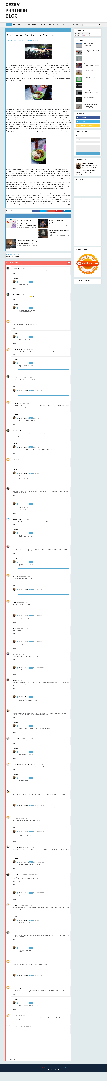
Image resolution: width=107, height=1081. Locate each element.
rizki (14, 1015)
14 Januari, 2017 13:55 (27, 738)
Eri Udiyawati (17, 430)
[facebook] (52, 1069)
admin (14, 602)
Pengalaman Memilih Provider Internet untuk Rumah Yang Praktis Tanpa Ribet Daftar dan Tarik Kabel (27, 222)
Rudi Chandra (17, 738)
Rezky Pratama (24, 282)
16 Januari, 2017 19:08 (39, 418)
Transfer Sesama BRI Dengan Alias (90, 44)
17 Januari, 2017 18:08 (29, 988)
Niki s (14, 322)
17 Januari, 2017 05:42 (26, 905)
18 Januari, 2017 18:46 (21, 1015)
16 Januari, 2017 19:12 (38, 504)
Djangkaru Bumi (18, 711)
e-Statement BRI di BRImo (92, 57)
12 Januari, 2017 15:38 (22, 628)
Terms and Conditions (30, 24)
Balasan (16, 278)
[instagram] (55, 1069)
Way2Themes (49, 1067)
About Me (16, 24)
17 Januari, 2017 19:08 (39, 975)
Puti (14, 818)
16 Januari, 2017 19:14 (38, 615)
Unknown (16, 459)
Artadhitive (16, 905)
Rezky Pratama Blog (16, 10)
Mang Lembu (16, 489)
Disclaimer (67, 24)
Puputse (15, 403)
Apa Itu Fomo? (88, 84)
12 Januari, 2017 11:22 (24, 576)
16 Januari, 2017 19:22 (38, 892)
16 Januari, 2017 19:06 (38, 308)
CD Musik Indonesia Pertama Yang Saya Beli (59, 231)
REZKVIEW (76, 24)
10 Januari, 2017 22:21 (24, 403)
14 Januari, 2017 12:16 (26, 680)
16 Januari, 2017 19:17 (38, 726)
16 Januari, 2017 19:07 (38, 337)
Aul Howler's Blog (19, 874)
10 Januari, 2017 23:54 (27, 430)
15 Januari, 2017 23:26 (31, 874)
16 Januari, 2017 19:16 (38, 696)
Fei (13, 933)
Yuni (14, 654)
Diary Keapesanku (89, 97)
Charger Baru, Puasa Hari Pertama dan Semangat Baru (91, 92)
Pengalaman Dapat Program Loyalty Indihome (91, 64)
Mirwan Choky (17, 519)
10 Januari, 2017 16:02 (25, 268)
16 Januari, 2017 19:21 (38, 862)
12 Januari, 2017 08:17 (27, 547)
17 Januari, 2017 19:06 (38, 920)
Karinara (15, 576)
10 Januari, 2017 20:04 (27, 294)
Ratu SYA (15, 1026)
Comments (38, 40)
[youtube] (58, 1069)
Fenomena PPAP (89, 70)
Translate (87, 35)
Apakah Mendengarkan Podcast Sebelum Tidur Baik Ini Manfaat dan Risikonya (27, 241)
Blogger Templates (68, 1067)
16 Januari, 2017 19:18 (38, 752)
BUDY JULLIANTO (17, 962)
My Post (11, 30)
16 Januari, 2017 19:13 (38, 562)
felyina (15, 792)
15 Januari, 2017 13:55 (28, 847)
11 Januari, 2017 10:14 (26, 489)
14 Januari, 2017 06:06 (21, 654)
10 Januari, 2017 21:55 (26, 377)
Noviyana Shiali (17, 847)
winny (14, 628)
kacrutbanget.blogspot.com (22, 764)
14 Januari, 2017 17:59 (37, 764)
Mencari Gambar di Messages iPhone (89, 78)
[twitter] (48, 1069)
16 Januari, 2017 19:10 (38, 447)
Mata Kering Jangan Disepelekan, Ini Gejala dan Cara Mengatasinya (58, 222)
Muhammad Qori (18, 988)
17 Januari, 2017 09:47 (28, 962)
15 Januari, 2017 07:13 (23, 792)
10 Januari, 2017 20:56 (22, 322)
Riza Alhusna (17, 377)
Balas (14, 273)
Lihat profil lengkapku (82, 174)
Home (9, 24)
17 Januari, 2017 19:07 (38, 948)
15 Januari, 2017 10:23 (21, 818)
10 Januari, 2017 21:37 (29, 349)
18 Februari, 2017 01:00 (25, 1026)
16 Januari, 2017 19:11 (38, 473)
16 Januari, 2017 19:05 (38, 282)
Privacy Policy (55, 24)
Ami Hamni (16, 268)
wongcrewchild (18, 349)
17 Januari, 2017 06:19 (20, 933)
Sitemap (44, 24)
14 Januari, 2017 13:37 (28, 711)
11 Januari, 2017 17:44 (27, 519)
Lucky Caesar (17, 294)
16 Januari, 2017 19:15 (38, 667)
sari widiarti (17, 547)
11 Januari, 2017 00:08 (25, 459)
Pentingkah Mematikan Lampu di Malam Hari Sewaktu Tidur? (91, 106)
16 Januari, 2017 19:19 (38, 805)
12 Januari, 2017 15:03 (22, 602)
